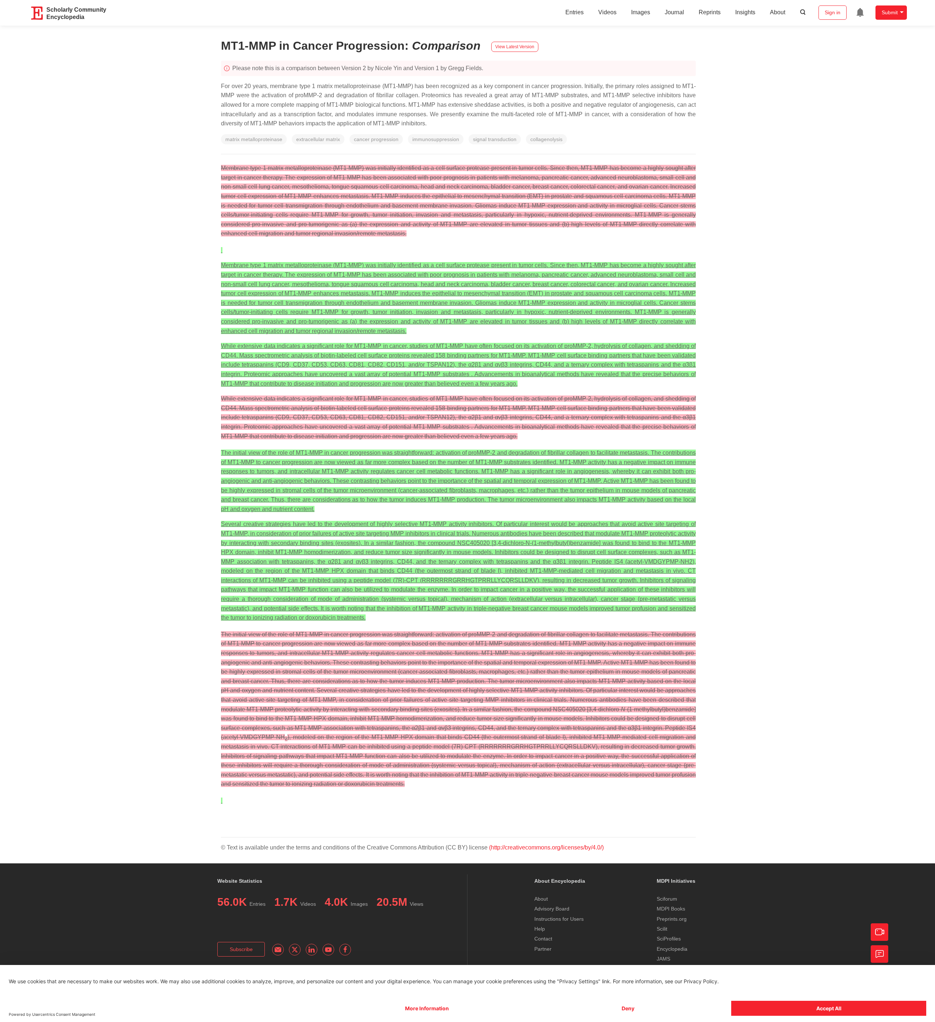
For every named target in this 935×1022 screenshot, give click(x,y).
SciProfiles (669, 939)
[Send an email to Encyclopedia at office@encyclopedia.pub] (278, 949)
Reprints (710, 12)
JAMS (663, 959)
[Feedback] (879, 954)
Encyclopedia (672, 949)
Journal (674, 12)
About (777, 12)
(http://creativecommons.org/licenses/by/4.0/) (546, 847)
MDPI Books (671, 909)
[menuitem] (860, 12)
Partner (543, 949)
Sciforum (667, 899)
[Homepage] (37, 13)
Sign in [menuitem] (832, 12)
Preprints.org (672, 919)
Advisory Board (551, 909)
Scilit (662, 929)
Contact (543, 939)
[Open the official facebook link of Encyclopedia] (345, 949)
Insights (745, 12)
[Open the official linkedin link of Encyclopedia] (311, 949)
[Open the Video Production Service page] (879, 932)
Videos (607, 12)
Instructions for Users (559, 919)
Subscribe (241, 949)
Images (640, 12)
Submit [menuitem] (890, 12)
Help (539, 929)
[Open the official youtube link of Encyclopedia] (328, 949)
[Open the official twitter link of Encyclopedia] (295, 949)
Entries (574, 12)
